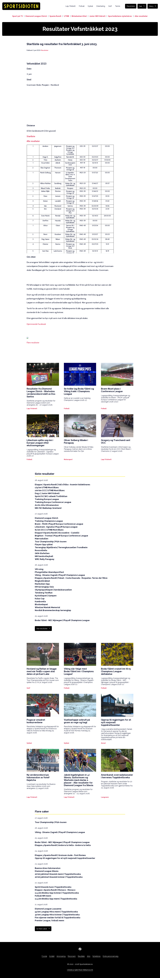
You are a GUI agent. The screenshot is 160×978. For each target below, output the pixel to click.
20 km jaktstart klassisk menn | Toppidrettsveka (58, 874)
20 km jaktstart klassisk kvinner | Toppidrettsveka (59, 877)
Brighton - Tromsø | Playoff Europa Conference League (61, 536)
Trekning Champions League (49, 521)
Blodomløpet (41, 604)
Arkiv (88, 956)
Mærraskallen (41, 538)
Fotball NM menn (43, 896)
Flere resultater (33, 342)
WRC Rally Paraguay (44, 559)
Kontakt (51, 956)
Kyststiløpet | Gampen (45, 595)
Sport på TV (17, 16)
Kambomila (40, 601)
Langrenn (105, 797)
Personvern (72, 956)
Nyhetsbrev (97, 956)
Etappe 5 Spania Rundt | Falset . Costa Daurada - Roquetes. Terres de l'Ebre (71, 578)
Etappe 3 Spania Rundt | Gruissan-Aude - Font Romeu (60, 855)
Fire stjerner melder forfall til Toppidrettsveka (57, 917)
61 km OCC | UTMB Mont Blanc (49, 530)
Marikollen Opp (42, 584)
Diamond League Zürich (36, 16)
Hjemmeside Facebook (36, 324)
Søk (140, 6)
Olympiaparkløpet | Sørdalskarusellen (53, 590)
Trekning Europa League (47, 499)
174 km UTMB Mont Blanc (47, 487)
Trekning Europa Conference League (53, 502)
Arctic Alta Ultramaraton (47, 505)
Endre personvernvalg (110, 956)
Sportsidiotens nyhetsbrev (120, 16)
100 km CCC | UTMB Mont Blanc (50, 490)
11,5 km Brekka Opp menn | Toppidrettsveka (56, 899)
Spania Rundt (55, 16)
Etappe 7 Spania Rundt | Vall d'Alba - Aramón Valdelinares (62, 484)
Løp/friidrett (70, 6)
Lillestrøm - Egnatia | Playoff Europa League (56, 527)
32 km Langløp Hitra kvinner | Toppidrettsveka (57, 914)
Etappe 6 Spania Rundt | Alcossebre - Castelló (57, 533)
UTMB (66, 16)
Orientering (100, 6)
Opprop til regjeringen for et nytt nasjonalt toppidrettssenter (65, 858)
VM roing (39, 569)
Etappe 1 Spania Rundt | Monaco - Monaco (55, 890)
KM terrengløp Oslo (44, 587)
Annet (103, 743)
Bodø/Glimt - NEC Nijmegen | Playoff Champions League (62, 620)
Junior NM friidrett (97, 16)
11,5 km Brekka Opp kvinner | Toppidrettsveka (57, 893)
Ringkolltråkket (42, 581)
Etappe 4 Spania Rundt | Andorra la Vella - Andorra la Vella (63, 845)
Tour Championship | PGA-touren (51, 541)
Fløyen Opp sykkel (44, 544)
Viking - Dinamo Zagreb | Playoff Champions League (60, 575)
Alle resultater (141, 16)
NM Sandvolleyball (44, 556)
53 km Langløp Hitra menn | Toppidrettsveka (56, 912)
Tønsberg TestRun (43, 593)
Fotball (81, 6)
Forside (44, 956)
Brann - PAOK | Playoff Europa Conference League (59, 524)
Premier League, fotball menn (49, 920)
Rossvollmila (41, 550)
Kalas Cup (40, 598)
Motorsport (68, 459)
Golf (110, 6)
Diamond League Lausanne (48, 909)
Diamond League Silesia (46, 871)
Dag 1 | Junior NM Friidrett (47, 493)
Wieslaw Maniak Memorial (47, 607)
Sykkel (90, 6)
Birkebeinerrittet (79, 16)
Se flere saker (41, 929)
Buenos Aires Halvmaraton (47, 868)
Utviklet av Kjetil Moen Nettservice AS (80, 970)
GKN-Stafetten (42, 553)
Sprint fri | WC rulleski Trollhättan (51, 496)
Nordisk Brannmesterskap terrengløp (53, 610)
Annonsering (61, 956)
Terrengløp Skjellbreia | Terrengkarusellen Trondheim (61, 547)
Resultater (131, 6)
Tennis (117, 6)
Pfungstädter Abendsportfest (49, 572)
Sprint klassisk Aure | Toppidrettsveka (53, 887)
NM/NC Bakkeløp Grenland (48, 508)
